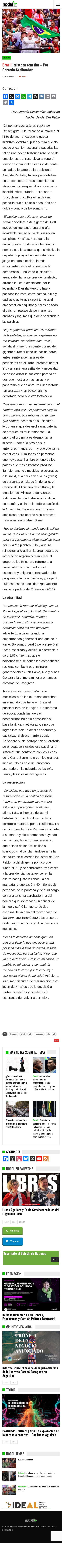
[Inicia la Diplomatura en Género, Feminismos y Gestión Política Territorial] (31, 1294)
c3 (30, 1034)
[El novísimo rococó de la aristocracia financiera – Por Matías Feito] (17, 1109)
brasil (23, 1034)
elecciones (38, 1034)
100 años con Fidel (25, 1459)
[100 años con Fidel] (9, 1463)
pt (54, 1034)
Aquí (55, 1259)
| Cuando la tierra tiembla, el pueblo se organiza (38, 1488)
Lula (48, 1034)
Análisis (6, 57)
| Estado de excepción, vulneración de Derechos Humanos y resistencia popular (36, 1474)
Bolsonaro (13, 1034)
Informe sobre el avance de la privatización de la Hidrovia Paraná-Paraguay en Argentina (30, 1371)
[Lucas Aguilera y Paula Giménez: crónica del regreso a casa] (31, 1189)
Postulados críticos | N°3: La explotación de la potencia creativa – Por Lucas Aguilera (30, 1432)
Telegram (15, 1241)
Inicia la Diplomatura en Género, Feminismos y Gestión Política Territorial (28, 1316)
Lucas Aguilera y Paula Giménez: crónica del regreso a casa (30, 1211)
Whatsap (14, 1230)
